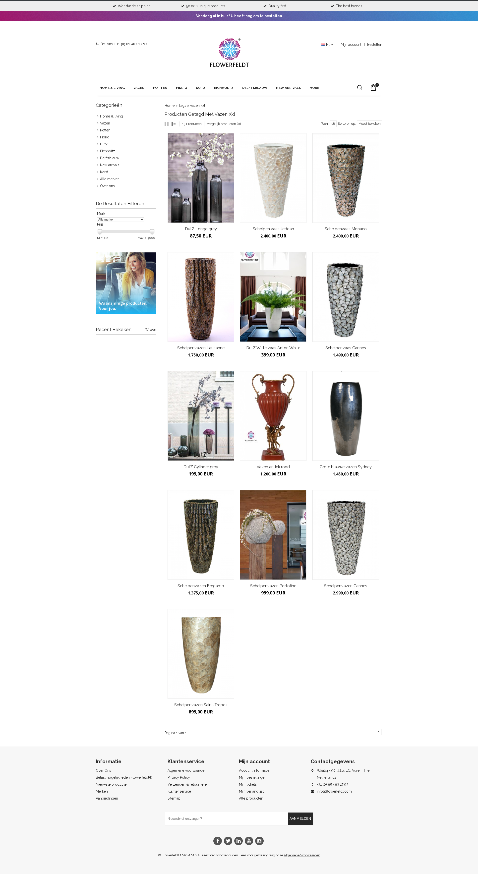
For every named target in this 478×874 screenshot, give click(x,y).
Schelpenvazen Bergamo (201, 585)
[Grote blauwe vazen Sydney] (346, 416)
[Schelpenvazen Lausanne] (201, 297)
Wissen (150, 329)
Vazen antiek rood (273, 467)
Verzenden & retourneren (188, 784)
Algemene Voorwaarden (302, 855)
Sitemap (174, 798)
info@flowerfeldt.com (334, 791)
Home (170, 106)
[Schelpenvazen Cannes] (346, 535)
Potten (160, 88)
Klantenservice (179, 791)
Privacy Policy (179, 777)
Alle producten (251, 798)
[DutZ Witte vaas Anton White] (273, 297)
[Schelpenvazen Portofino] (273, 535)
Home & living (112, 88)
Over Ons (103, 770)
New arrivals (288, 88)
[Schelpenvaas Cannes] (346, 297)
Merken (102, 791)
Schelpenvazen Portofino (273, 585)
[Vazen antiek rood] (273, 416)
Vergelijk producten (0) (224, 124)
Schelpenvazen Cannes (345, 585)
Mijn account (351, 45)
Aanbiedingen (107, 798)
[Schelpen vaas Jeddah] (273, 178)
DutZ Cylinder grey (200, 467)
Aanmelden (300, 818)
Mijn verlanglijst (251, 791)
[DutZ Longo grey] (201, 178)
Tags (182, 106)
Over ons (107, 186)
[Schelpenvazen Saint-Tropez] (201, 654)
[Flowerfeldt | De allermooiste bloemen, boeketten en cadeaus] (229, 65)
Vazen (138, 88)
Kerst (104, 172)
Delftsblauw (254, 88)
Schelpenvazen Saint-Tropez (201, 704)
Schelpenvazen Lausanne (201, 348)
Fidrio (181, 88)
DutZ (200, 88)
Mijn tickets (248, 784)
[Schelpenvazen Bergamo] (201, 535)
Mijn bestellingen (252, 777)
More (314, 88)
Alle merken (110, 179)
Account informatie (254, 770)
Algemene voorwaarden (187, 770)
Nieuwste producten (112, 784)
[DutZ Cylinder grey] (201, 416)
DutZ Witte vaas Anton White (273, 348)
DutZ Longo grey (201, 229)
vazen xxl (197, 106)
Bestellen (374, 45)
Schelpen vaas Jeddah (273, 229)
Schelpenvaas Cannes (345, 348)
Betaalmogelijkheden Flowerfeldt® (124, 777)
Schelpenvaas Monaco (346, 229)
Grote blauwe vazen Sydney (346, 467)
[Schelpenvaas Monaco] (346, 178)
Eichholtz (224, 88)
